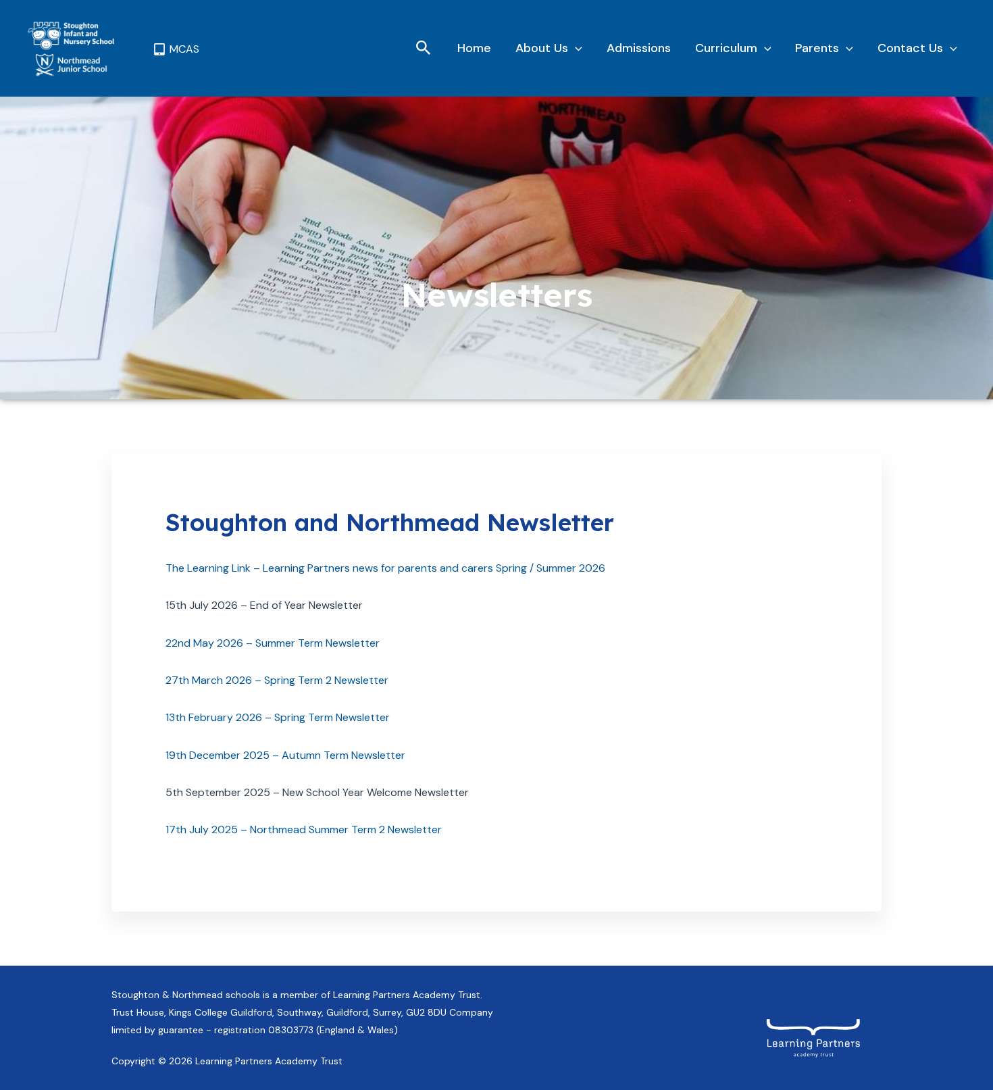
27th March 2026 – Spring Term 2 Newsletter (277, 680)
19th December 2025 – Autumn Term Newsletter (285, 755)
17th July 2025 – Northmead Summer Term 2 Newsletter (304, 829)
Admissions (639, 48)
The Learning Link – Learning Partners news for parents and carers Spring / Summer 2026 (385, 568)
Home (474, 48)
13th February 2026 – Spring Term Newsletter (278, 717)
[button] (423, 48)
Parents (817, 48)
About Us (541, 48)
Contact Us (910, 48)
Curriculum (726, 48)
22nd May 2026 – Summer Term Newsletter (273, 643)
